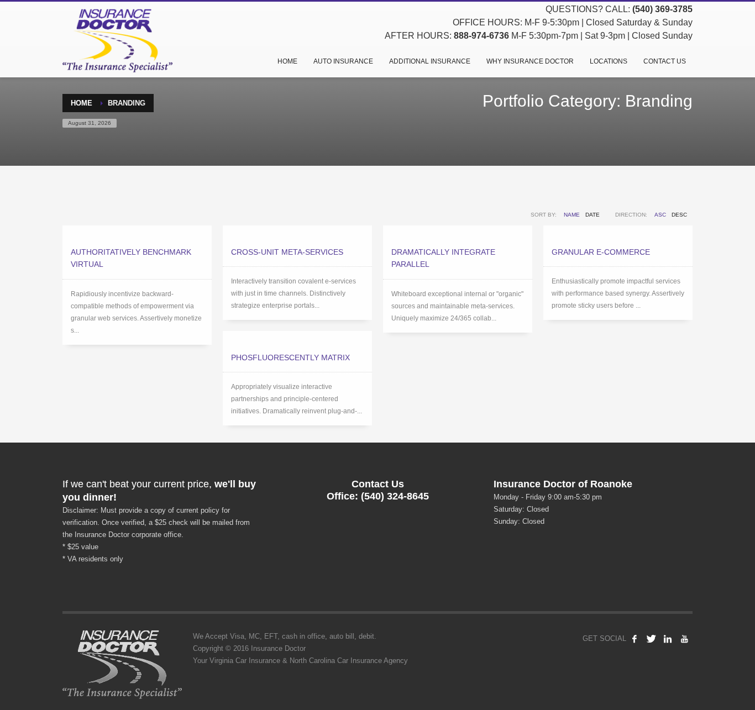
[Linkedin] (667, 638)
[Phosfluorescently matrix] (297, 337)
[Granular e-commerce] (618, 231)
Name (572, 215)
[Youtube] (684, 638)
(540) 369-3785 (662, 9)
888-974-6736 (481, 35)
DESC (679, 215)
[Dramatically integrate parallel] (457, 231)
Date (592, 215)
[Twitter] (651, 638)
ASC (660, 215)
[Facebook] (634, 638)
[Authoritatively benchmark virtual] (137, 231)
